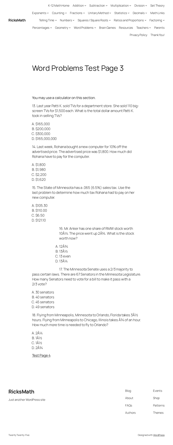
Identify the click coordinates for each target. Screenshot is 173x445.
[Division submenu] (146, 5)
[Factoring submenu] (164, 20)
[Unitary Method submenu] (110, 13)
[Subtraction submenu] (106, 5)
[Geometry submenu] (70, 27)
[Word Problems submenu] (95, 27)
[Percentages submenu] (51, 27)
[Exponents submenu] (48, 13)
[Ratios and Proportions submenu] (145, 20)
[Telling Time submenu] (56, 20)
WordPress (159, 435)
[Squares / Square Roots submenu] (110, 20)
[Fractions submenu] (84, 13)
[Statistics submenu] (128, 13)
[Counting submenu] (66, 13)
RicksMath (17, 20)
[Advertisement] (93, 89)
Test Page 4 (41, 355)
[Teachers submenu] (150, 27)
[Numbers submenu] (73, 20)
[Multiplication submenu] (130, 5)
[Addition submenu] (85, 5)
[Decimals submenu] (146, 13)
